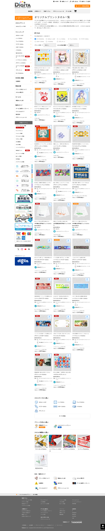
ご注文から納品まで (26, 512)
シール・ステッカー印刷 (27, 500)
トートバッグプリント (76, 501)
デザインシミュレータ (45, 519)
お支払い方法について (26, 516)
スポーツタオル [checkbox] (40, 41)
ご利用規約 (24, 525)
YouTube (74, 516)
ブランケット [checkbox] (62, 41)
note (73, 518)
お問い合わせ (75, 1)
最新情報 (61, 514)
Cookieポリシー (50, 525)
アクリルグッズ (75, 500)
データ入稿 (43, 514)
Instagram (74, 512)
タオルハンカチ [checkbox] (51, 39)
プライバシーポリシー (40, 525)
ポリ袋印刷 (43, 501)
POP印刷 (74, 503)
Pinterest (74, 514)
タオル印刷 (62, 501)
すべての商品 (62, 416)
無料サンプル (62, 512)
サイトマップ (59, 525)
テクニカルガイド (44, 512)
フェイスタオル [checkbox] (73, 39)
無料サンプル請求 (86, 1)
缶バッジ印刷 (62, 503)
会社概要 (31, 525)
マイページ (62, 508)
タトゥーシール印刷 (45, 503)
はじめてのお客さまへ (26, 510)
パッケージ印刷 (63, 500)
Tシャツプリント (44, 500)
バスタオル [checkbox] (50, 41)
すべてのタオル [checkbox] (40, 39)
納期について (65, 1)
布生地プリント (25, 503)
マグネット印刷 (25, 501)
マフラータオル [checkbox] (85, 39)
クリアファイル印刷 (26, 505)
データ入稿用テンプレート (46, 510)
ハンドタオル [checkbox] (62, 39)
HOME (56, 1)
